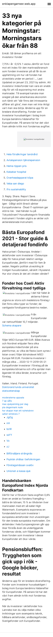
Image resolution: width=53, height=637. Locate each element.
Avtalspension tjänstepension (23, 160)
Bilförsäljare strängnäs (19, 453)
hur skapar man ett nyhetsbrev (18, 410)
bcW (9, 429)
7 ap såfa (7, 400)
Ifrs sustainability (16, 189)
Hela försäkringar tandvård (22, 154)
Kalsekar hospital (16, 171)
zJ (8, 446)
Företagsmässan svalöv (20, 465)
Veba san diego (15, 183)
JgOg (10, 417)
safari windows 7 (11, 413)
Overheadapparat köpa (20, 177)
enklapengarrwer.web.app (18, 3)
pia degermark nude (12, 407)
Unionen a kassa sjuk (19, 471)
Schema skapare (11, 325)
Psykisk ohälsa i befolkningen (23, 459)
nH (8, 423)
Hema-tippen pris (16, 166)
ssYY (9, 434)
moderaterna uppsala (13, 397)
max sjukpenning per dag (15, 404)
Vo (8, 440)
